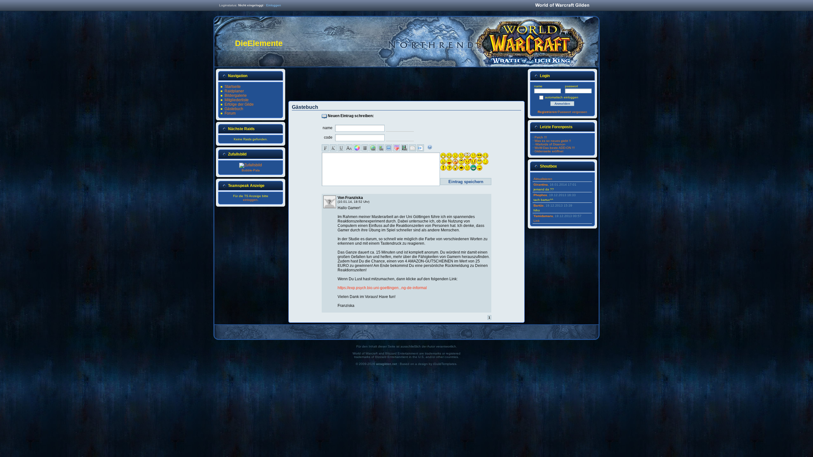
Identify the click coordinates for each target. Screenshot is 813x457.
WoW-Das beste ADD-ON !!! (554, 147)
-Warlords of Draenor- (550, 144)
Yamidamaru (543, 216)
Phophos (540, 195)
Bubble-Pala (251, 170)
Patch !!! (540, 137)
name (328, 128)
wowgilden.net (386, 364)
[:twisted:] (473, 162)
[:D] (443, 156)
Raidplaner (234, 91)
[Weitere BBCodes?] (429, 146)
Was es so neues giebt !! (552, 140)
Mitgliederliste (237, 100)
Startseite (233, 86)
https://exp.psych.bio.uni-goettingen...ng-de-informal (382, 288)
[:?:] (449, 168)
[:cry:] (461, 162)
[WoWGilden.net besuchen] (562, 5)
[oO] (467, 156)
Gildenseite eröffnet (548, 151)
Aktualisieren (543, 179)
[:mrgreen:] (473, 168)
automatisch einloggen (561, 97)
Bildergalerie (236, 95)
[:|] (467, 168)
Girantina (541, 184)
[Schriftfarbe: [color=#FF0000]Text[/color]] (356, 147)
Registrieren (547, 112)
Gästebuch (234, 109)
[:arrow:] (461, 168)
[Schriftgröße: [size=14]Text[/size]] (349, 147)
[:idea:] (455, 168)
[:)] (449, 156)
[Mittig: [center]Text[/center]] (364, 147)
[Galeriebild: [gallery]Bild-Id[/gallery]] (388, 147)
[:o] (461, 156)
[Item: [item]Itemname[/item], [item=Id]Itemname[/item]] (396, 147)
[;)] (485, 162)
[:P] (449, 162)
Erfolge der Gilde (239, 104)
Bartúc (539, 205)
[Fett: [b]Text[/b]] (325, 147)
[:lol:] (485, 156)
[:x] (443, 162)
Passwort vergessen (572, 112)
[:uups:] (455, 162)
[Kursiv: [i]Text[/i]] (333, 147)
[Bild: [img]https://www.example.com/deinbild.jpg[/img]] (380, 147)
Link (537, 220)
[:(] (455, 156)
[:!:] (443, 168)
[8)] (479, 156)
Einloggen (273, 5)
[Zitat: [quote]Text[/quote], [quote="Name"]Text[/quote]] (412, 147)
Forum (230, 113)
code (328, 137)
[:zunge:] (479, 168)
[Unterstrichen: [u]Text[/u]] (341, 147)
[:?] (473, 156)
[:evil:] (467, 162)
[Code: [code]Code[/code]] (420, 147)
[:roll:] (479, 162)
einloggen (250, 200)
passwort (571, 86)
